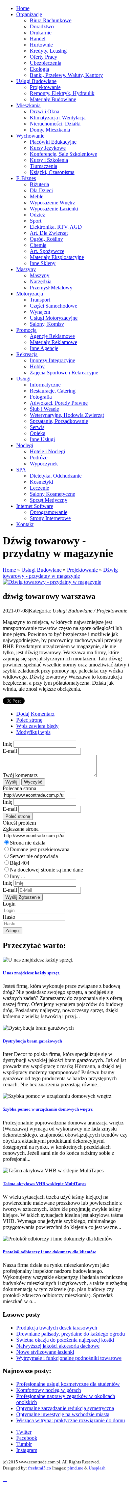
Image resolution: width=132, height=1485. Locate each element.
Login (9, 904)
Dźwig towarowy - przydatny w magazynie (60, 573)
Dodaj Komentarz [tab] (35, 714)
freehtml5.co (39, 1467)
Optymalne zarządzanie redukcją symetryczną (65, 1408)
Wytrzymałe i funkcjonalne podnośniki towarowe (69, 1358)
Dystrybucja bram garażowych (32, 1041)
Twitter (23, 1432)
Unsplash (97, 1467)
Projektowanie (82, 570)
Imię (7, 744)
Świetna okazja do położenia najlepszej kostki (65, 1340)
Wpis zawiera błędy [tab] (37, 726)
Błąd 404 (19, 863)
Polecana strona (19, 788)
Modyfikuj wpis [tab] (33, 732)
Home (9, 570)
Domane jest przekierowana (39, 849)
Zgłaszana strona (21, 829)
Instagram (26, 1450)
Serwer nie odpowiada (34, 856)
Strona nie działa (27, 843)
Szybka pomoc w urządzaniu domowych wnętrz (48, 1109)
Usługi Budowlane (41, 570)
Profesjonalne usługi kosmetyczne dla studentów (68, 1384)
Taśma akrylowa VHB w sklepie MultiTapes (44, 1183)
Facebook (26, 1438)
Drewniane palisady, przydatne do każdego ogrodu (70, 1334)
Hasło (9, 917)
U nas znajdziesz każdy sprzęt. (31, 972)
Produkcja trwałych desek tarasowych (56, 1328)
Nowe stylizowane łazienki (45, 1352)
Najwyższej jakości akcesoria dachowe (58, 1346)
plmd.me (75, 1467)
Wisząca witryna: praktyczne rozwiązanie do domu (70, 1420)
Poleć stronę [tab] (29, 720)
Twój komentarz (20, 775)
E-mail (10, 751)
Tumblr (24, 1444)
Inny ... (17, 876)
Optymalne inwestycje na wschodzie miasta (62, 1414)
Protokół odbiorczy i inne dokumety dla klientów (49, 1251)
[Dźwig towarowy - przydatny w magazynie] (52, 582)
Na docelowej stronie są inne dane (46, 870)
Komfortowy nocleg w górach (48, 1390)
